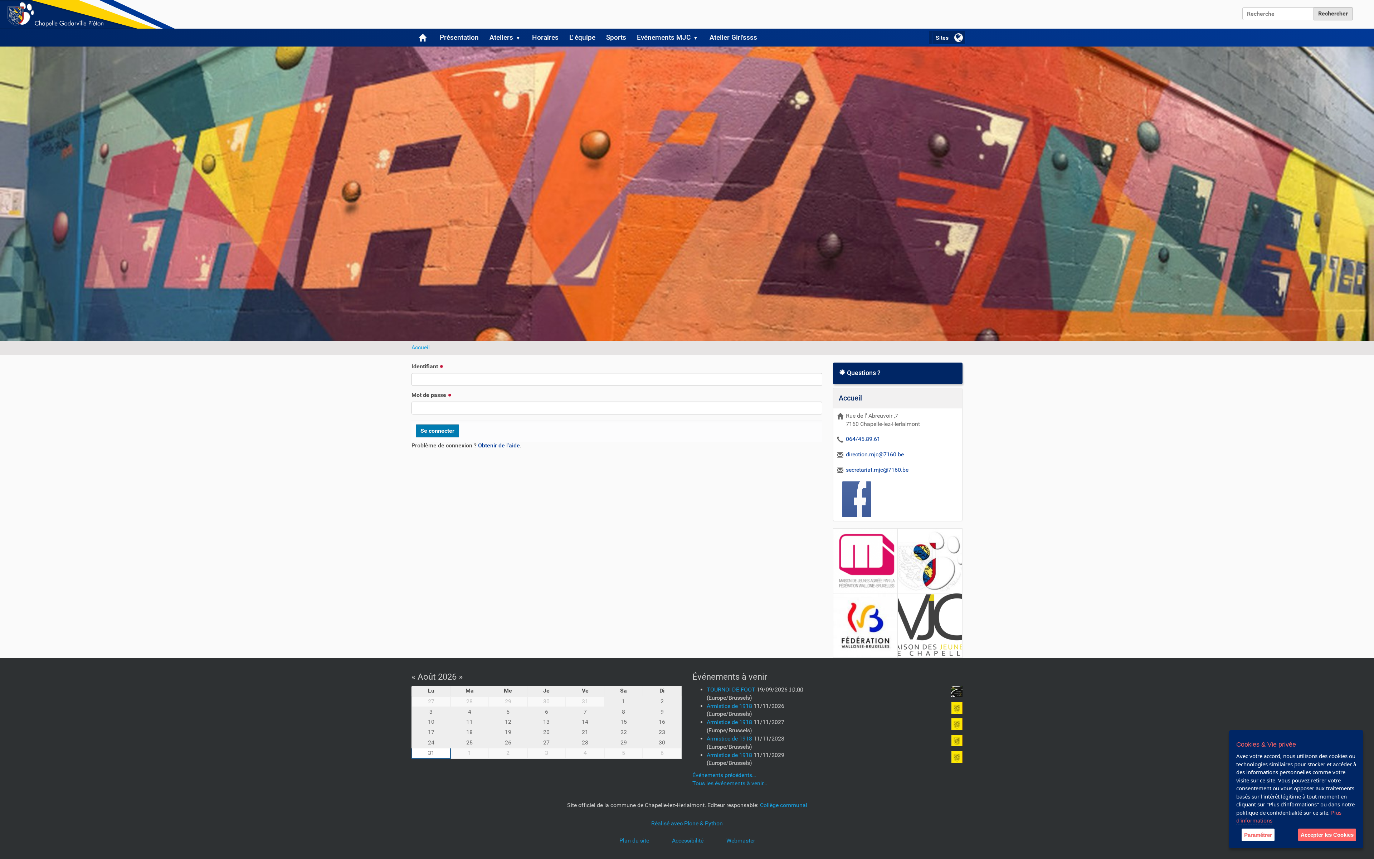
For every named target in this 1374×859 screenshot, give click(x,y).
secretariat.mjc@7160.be (877, 469)
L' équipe (582, 37)
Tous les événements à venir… (729, 783)
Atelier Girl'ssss (733, 37)
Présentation (459, 37)
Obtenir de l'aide (499, 445)
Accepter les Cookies (1327, 835)
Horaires (545, 37)
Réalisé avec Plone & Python (687, 823)
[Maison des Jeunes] (89, 14)
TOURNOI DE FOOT (732, 689)
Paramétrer (1258, 835)
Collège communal (783, 805)
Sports (616, 37)
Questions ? (863, 373)
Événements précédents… (724, 775)
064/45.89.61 (863, 439)
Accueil (420, 347)
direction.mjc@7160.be (875, 454)
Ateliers (501, 37)
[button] (521, 38)
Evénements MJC (664, 37)
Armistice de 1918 (730, 706)
